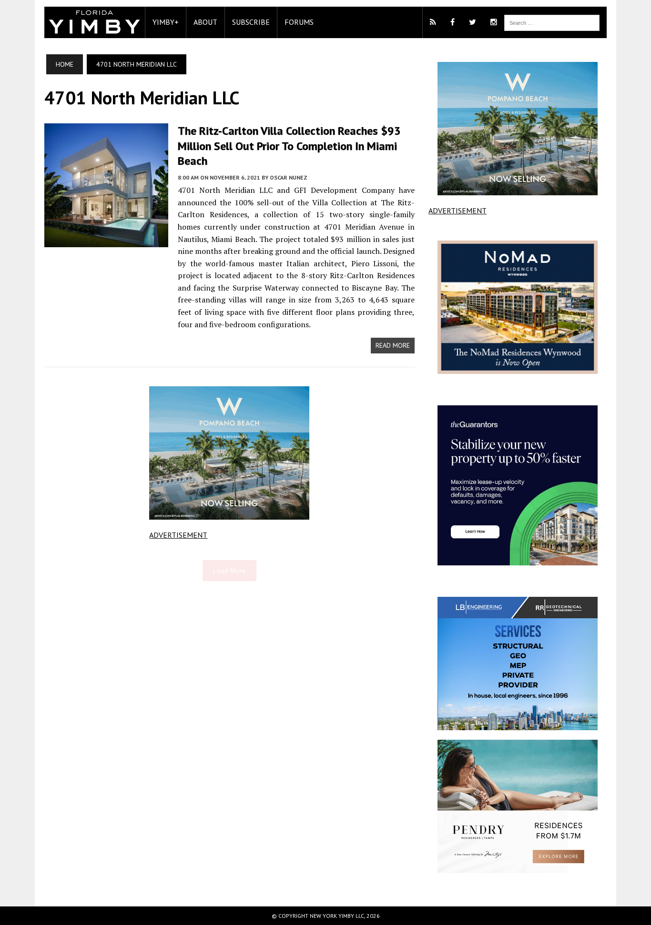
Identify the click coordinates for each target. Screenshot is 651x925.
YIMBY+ (166, 22)
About (205, 22)
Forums (299, 22)
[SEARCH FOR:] (552, 22)
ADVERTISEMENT (178, 535)
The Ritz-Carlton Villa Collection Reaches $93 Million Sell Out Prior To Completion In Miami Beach (289, 145)
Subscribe (251, 22)
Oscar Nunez (288, 177)
